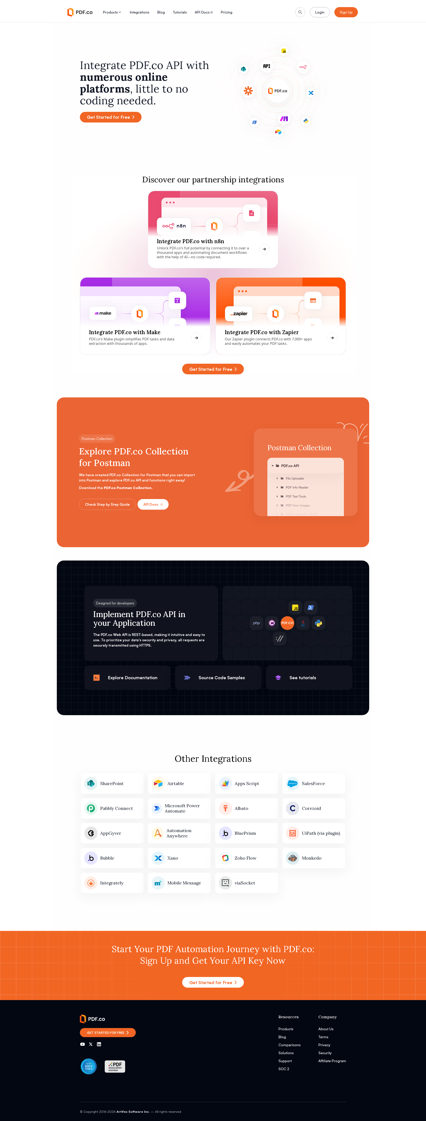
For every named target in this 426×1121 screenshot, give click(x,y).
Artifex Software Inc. (133, 1111)
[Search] (300, 12)
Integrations (139, 12)
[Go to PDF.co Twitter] (91, 1044)
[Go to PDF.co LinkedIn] (99, 1044)
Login (319, 12)
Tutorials (180, 12)
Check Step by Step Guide (107, 504)
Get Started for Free (108, 117)
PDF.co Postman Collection (128, 488)
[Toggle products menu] (120, 12)
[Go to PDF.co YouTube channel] (82, 1044)
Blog (161, 12)
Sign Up (346, 12)
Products (110, 12)
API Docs (150, 504)
